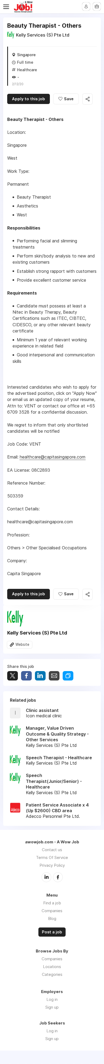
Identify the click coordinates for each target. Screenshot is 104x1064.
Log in (52, 999)
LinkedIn (46, 877)
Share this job (87, 99)
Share (26, 675)
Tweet (12, 675)
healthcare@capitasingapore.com (52, 457)
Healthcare (27, 69)
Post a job (52, 932)
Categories (52, 974)
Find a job (52, 902)
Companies (52, 910)
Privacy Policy (52, 865)
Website (22, 644)
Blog (52, 918)
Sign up (52, 1007)
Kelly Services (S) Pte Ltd (42, 35)
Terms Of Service (52, 857)
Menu (7, 7)
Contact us (52, 849)
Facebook (57, 877)
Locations (52, 966)
